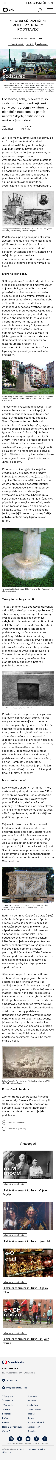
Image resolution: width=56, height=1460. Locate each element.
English (21, 1449)
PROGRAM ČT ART (39, 2)
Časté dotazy (33, 1426)
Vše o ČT (6, 1431)
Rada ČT (31, 1413)
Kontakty (31, 1431)
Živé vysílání (7, 1400)
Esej (41, 38)
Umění (30, 44)
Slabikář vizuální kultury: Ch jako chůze (26, 1341)
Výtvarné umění (16, 44)
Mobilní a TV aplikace (12, 1426)
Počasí (5, 1418)
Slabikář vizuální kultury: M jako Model (25, 1192)
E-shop (5, 1422)
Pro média (32, 1396)
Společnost (41, 44)
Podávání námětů (35, 1422)
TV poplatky (7, 1405)
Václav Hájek (7, 129)
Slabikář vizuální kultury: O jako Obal (25, 1290)
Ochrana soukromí (35, 1449)
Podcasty (6, 1413)
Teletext (6, 1409)
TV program (7, 1396)
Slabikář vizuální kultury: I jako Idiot (28, 1241)
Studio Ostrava (34, 1409)
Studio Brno (32, 1405)
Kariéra (30, 1418)
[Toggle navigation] (5, 3)
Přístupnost (7, 1452)
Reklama (31, 1400)
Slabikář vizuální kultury (24, 38)
